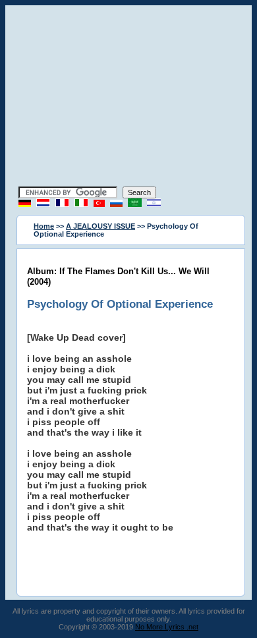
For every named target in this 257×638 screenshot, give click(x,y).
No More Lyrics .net (166, 627)
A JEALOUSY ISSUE (100, 226)
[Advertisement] (128, 97)
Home (44, 226)
